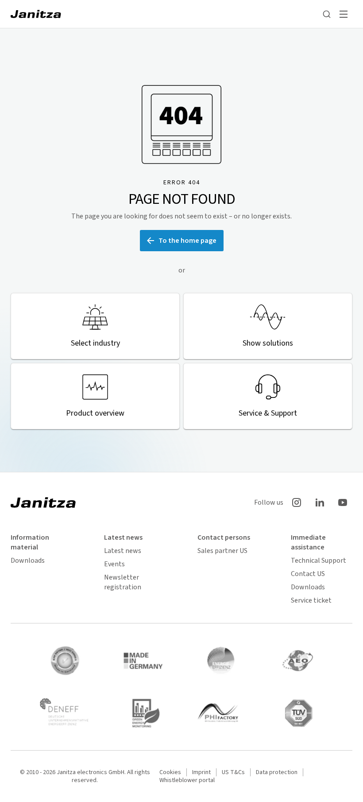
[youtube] (342, 502)
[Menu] (343, 14)
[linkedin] (319, 502)
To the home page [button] (187, 240)
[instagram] (296, 502)
